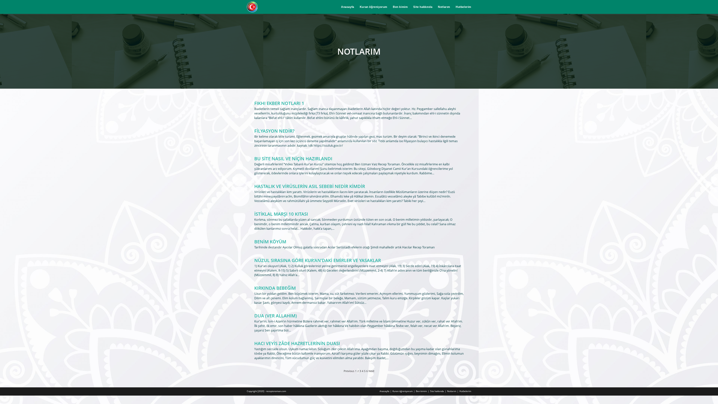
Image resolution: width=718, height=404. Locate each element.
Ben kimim (421, 391)
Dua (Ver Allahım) (275, 316)
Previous (349, 371)
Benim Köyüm (270, 241)
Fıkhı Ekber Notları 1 (279, 103)
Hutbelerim (465, 391)
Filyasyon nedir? (274, 131)
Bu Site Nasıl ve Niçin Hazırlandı (293, 158)
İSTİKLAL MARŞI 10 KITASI (281, 214)
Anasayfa (384, 391)
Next (371, 371)
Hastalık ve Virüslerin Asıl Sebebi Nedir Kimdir (309, 186)
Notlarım (451, 391)
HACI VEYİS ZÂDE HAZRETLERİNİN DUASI (297, 343)
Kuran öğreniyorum (402, 391)
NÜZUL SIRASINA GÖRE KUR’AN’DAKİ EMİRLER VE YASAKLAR (317, 260)
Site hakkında (437, 391)
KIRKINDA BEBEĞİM (275, 288)
